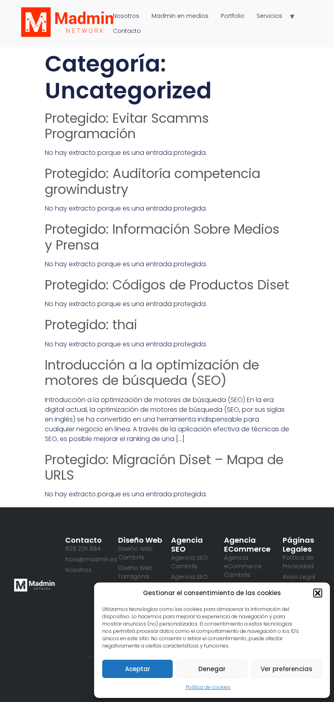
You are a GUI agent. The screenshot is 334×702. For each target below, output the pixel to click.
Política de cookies (208, 687)
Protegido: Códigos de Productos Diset (167, 285)
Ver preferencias (286, 669)
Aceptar (137, 669)
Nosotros (126, 16)
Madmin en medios (180, 16)
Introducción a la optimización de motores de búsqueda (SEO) (152, 372)
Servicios (269, 16)
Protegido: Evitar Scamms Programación (127, 126)
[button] (318, 593)
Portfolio (232, 16)
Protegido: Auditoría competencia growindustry (152, 181)
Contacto (127, 31)
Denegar (212, 669)
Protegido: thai (91, 324)
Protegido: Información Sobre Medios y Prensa (162, 237)
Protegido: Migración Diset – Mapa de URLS (164, 467)
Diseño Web (140, 540)
